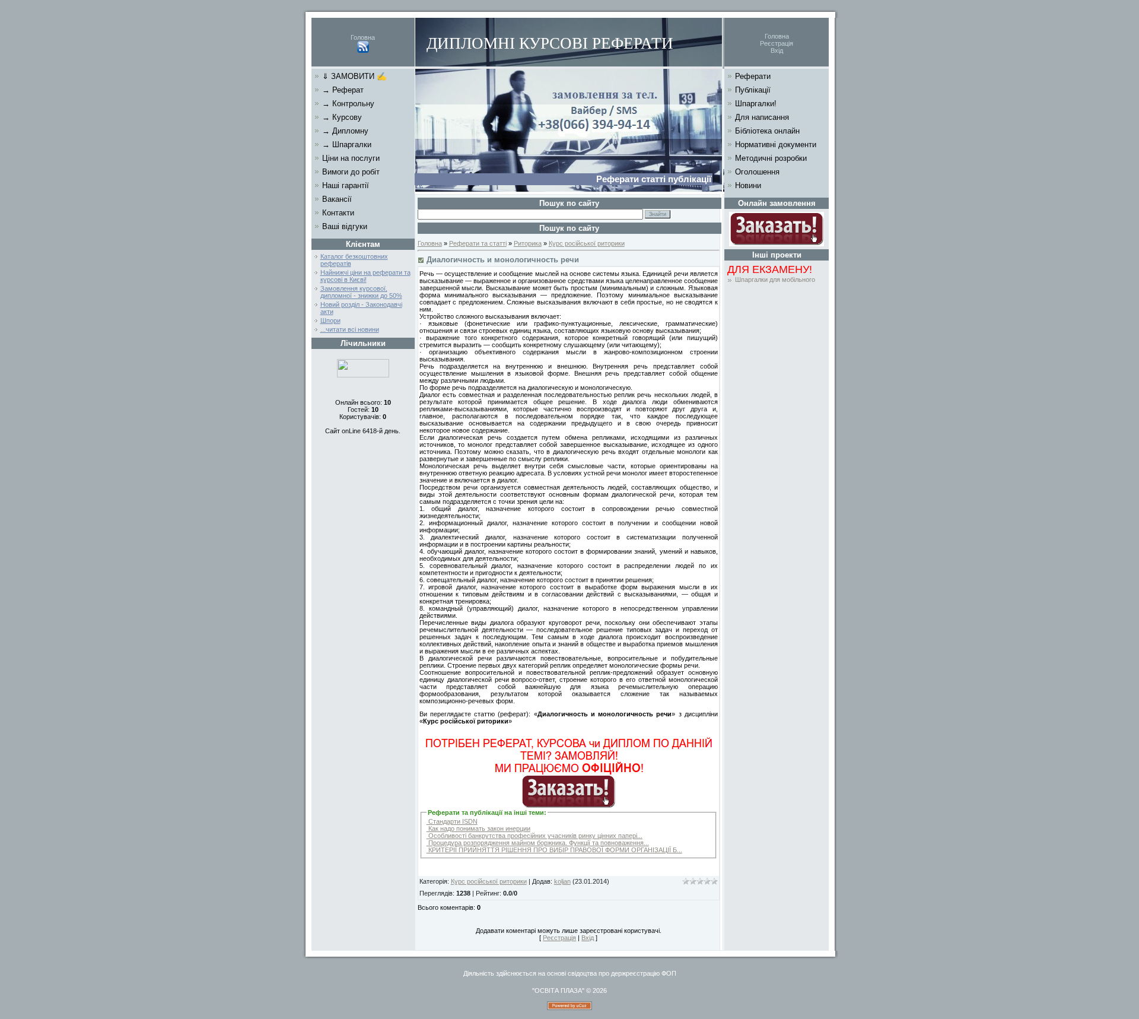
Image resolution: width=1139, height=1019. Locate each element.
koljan (562, 881)
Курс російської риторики (587, 243)
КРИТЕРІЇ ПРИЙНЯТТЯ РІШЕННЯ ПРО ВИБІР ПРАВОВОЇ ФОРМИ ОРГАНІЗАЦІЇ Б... (554, 849)
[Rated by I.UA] (363, 375)
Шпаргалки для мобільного (775, 279)
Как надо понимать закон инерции (478, 828)
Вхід (777, 50)
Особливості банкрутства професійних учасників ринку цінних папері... (534, 835)
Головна (363, 37)
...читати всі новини (349, 329)
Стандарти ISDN (452, 821)
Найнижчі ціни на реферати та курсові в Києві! (365, 276)
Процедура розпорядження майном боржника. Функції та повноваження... (538, 842)
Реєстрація (776, 43)
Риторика (528, 243)
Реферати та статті (478, 243)
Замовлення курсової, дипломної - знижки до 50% (361, 292)
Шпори (330, 320)
